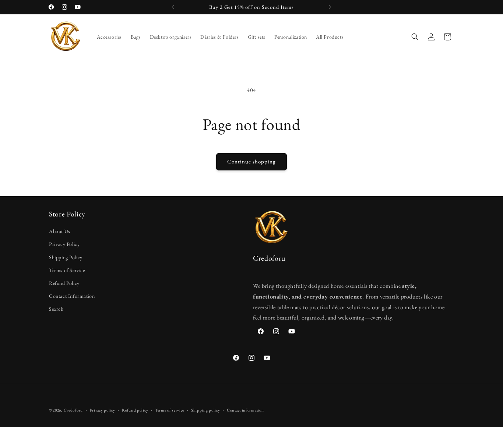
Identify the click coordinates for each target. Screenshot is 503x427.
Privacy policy (102, 409)
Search (56, 309)
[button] (415, 37)
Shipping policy (205, 409)
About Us (59, 231)
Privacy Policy (64, 244)
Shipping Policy (65, 257)
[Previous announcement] (173, 7)
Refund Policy (64, 283)
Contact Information (72, 296)
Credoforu (73, 410)
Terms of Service (67, 270)
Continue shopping (251, 161)
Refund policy (135, 409)
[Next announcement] (330, 7)
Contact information (245, 409)
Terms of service (169, 409)
